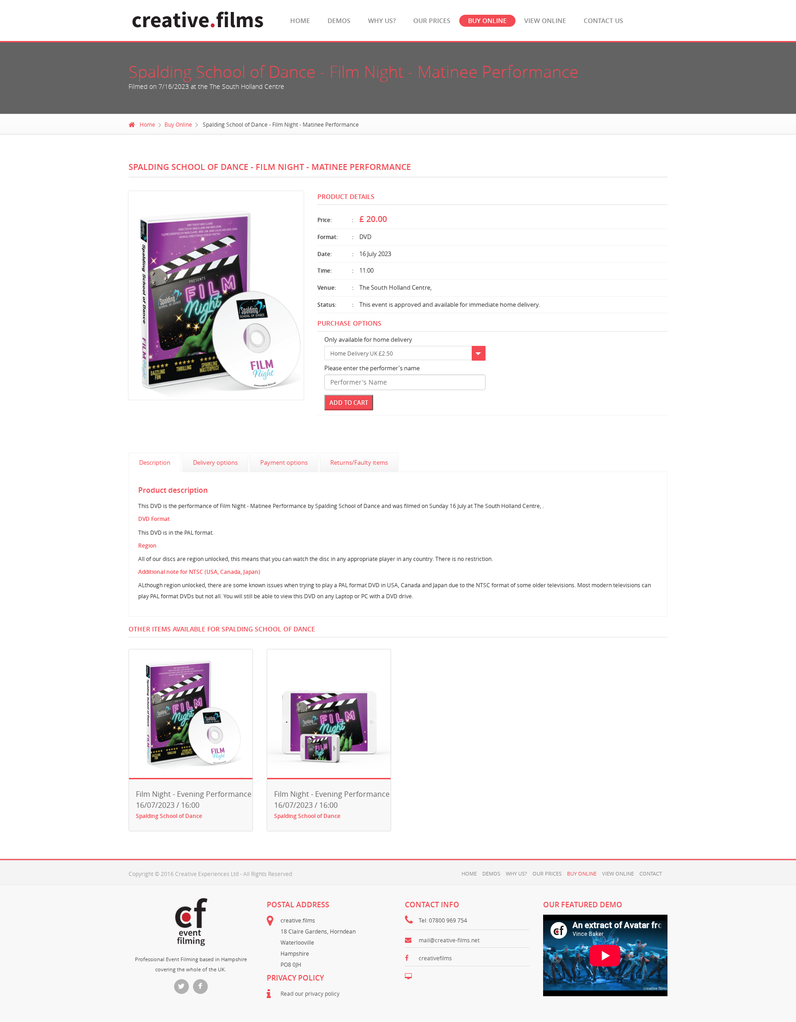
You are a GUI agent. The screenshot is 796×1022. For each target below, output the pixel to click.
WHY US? (382, 20)
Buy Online (178, 124)
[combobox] (405, 353)
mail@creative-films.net (449, 940)
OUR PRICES (432, 20)
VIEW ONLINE (545, 20)
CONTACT (650, 873)
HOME (300, 20)
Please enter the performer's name (372, 368)
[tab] (155, 463)
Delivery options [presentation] (215, 462)
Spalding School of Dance (169, 816)
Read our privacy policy (310, 993)
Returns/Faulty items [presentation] (359, 462)
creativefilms (435, 958)
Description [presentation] (154, 462)
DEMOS (339, 20)
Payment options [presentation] (284, 462)
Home (147, 124)
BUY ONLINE (487, 20)
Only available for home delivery (368, 340)
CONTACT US (603, 20)
